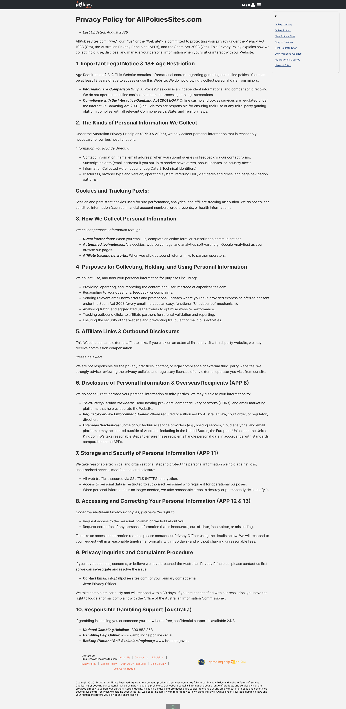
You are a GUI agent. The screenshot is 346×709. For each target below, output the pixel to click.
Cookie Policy (109, 663)
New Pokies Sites (285, 36)
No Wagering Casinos (287, 59)
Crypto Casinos (284, 42)
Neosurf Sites (283, 65)
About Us (124, 657)
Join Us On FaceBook (134, 663)
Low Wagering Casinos (288, 53)
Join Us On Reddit (124, 668)
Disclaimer (158, 657)
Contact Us (141, 657)
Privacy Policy (88, 663)
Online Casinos (283, 24)
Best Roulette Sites (286, 47)
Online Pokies (283, 30)
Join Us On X (158, 663)
